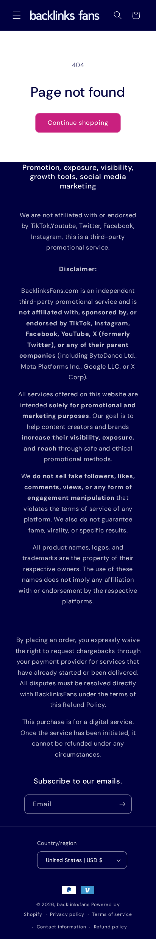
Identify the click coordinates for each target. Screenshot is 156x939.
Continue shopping (78, 123)
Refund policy (110, 927)
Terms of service (112, 914)
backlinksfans (73, 904)
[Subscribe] (122, 804)
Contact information (61, 927)
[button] (17, 15)
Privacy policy (67, 914)
